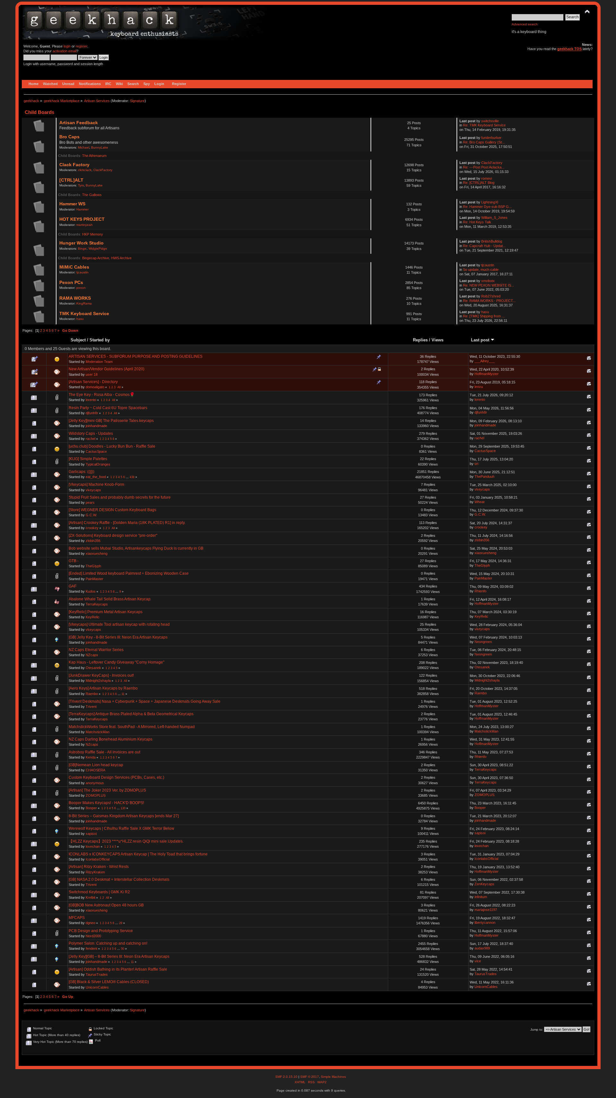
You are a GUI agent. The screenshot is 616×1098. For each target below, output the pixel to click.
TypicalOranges (98, 464)
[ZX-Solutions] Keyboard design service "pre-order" (113, 535)
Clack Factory (74, 164)
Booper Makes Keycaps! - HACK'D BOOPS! (106, 803)
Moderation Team (99, 362)
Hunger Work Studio (81, 243)
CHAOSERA (95, 770)
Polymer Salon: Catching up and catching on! (108, 943)
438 (132, 477)
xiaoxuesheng (96, 553)
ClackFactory (102, 170)
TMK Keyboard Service (84, 313)
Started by (100, 340)
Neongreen (483, 642)
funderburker (491, 138)
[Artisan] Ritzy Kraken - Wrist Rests (99, 866)
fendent (91, 948)
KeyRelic (92, 617)
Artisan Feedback (78, 122)
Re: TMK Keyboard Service (484, 125)
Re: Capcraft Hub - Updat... (484, 246)
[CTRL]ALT (71, 180)
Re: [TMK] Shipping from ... (484, 316)
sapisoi (91, 834)
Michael (83, 147)
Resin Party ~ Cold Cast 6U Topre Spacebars (108, 408)
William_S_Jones (494, 217)
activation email (64, 51)
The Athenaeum (94, 156)
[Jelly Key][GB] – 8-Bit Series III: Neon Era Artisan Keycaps (119, 956)
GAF (72, 586)
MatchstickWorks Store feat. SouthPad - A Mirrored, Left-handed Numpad (132, 727)
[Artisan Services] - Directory (93, 382)
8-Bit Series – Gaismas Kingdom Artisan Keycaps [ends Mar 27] (124, 816)
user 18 (92, 374)
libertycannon (485, 922)
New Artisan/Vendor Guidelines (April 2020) (106, 369)
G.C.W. (91, 515)
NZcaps (92, 655)
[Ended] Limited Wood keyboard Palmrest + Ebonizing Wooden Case (129, 573)
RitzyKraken (95, 872)
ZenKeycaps (484, 884)
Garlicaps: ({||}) (81, 471)
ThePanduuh (484, 476)
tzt (476, 464)
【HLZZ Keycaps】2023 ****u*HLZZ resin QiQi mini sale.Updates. (126, 841)
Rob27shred (491, 296)
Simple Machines (333, 1076)
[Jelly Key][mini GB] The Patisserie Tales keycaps (111, 420)
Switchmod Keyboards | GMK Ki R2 (99, 892)
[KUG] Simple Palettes (88, 459)
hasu (80, 319)
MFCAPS (77, 917)
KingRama (84, 303)
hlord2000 (93, 936)
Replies (420, 340)
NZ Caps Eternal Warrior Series (96, 650)
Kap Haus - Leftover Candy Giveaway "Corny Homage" (116, 662)
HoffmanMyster (487, 374)
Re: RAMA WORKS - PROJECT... (489, 301)
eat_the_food (96, 477)
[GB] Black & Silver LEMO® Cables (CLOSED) (109, 982)
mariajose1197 (486, 910)
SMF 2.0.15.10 (286, 1076)
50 (122, 948)
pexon (81, 287)
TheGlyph (93, 566)
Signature (137, 101)
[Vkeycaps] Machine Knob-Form (96, 484)
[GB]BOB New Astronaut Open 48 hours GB (106, 905)
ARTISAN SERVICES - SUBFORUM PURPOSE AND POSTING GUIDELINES (135, 356)
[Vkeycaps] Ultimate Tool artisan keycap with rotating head (119, 624)
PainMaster (94, 579)
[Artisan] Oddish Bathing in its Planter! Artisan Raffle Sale (118, 969)
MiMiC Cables (74, 267)
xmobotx (488, 281)
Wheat (479, 502)
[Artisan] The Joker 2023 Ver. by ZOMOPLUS (107, 790)
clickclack (84, 170)
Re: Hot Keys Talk (477, 222)
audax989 (482, 948)
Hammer (82, 209)
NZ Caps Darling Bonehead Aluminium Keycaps (110, 739)
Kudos (91, 591)
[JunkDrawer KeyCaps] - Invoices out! (101, 675)
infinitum (481, 897)
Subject (78, 340)
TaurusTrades (97, 974)
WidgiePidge (98, 248)
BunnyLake (99, 147)
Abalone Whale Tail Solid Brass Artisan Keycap (109, 599)
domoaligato (95, 387)
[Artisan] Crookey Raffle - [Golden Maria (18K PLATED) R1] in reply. (127, 522)
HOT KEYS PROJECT (82, 219)
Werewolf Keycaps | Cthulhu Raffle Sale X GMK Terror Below (121, 828)
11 (123, 694)
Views (437, 340)
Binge (82, 248)
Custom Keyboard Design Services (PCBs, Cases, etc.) (116, 777)
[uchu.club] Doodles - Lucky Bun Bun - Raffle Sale (112, 446)
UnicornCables (97, 987)
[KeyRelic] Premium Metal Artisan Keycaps (105, 612)
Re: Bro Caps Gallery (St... (484, 142)
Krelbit (90, 897)
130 (123, 808)
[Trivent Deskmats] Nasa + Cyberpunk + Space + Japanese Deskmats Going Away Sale (144, 701)
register (81, 46)
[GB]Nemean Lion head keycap (96, 765)
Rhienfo (480, 591)
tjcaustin (82, 272)
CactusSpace (96, 451)
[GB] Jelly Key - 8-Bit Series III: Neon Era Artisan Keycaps (118, 637)
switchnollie (490, 121)
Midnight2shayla (98, 680)
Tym (81, 185)
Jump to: (536, 1029)
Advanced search (525, 24)
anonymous (95, 783)
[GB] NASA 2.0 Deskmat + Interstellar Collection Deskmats (119, 879)
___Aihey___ (485, 361)
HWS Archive (121, 258)
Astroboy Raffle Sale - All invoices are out (104, 752)
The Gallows (92, 195)
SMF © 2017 (309, 1076)
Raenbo (92, 694)
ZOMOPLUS (96, 795)
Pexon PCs (71, 282)
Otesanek (93, 668)
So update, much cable (481, 269)
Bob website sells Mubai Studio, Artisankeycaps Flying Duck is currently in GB (136, 548)
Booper (91, 808)
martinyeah (84, 225)
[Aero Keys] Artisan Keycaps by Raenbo (103, 688)
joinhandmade (96, 426)
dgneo (90, 923)
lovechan (93, 846)
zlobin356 (93, 541)
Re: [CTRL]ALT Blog (478, 182)
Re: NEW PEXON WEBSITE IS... (488, 285)
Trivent (91, 706)
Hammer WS (72, 204)
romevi (486, 178)
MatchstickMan (97, 732)
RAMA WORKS (75, 298)
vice (478, 961)
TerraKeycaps (97, 604)
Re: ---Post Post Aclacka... (483, 167)
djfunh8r (92, 413)
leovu (479, 387)
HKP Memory (92, 234)
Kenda (91, 757)
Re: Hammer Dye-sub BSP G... (487, 207)
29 (120, 923)
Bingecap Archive (95, 258)
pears (90, 502)
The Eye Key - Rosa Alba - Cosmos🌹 (102, 394)
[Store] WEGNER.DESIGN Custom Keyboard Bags (112, 510)
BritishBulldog (491, 241)
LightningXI (489, 202)
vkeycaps (93, 490)
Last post (481, 340)
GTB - (74, 561)
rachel (90, 439)
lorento (91, 400)
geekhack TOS (569, 49)
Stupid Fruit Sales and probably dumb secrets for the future (120, 497)
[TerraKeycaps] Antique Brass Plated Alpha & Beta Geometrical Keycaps (131, 714)
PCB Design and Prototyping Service (101, 931)
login (67, 46)
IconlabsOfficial (97, 859)
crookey (92, 528)
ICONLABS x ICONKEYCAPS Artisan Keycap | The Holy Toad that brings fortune (138, 854)
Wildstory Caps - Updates (91, 433)
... (128, 477)
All (119, 387)
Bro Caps (69, 136)
